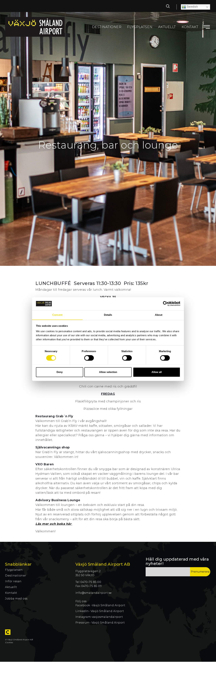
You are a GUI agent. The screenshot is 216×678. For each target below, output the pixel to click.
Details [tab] (108, 314)
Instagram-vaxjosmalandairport (99, 616)
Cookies (9, 642)
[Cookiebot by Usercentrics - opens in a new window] (165, 303)
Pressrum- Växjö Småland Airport (100, 622)
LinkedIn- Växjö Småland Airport (100, 611)
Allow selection (108, 372)
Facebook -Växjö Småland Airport (100, 605)
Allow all (157, 372)
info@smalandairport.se (93, 592)
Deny (60, 372)
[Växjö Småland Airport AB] (35, 27)
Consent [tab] (57, 314)
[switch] (89, 358)
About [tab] (158, 314)
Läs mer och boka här (53, 524)
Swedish (192, 6)
